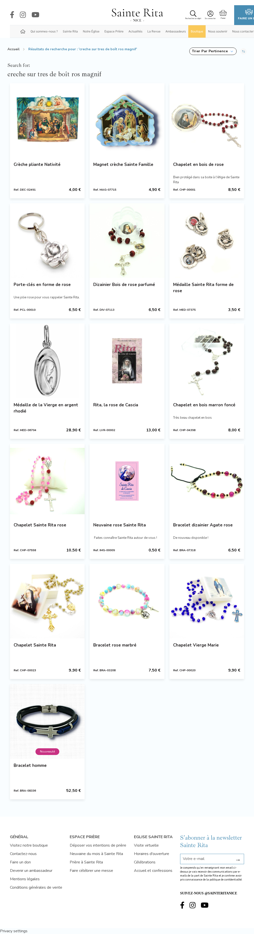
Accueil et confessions (153, 870)
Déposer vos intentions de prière (98, 845)
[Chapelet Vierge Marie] (206, 601)
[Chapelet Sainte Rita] (47, 601)
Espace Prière (114, 31)
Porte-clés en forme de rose (42, 284)
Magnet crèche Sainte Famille (123, 164)
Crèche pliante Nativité (37, 164)
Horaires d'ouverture (151, 853)
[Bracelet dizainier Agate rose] (206, 481)
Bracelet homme (30, 765)
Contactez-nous (23, 853)
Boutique (197, 31)
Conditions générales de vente (36, 887)
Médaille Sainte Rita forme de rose (203, 288)
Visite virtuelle (146, 845)
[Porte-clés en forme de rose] (47, 240)
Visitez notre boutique (29, 845)
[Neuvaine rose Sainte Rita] (127, 481)
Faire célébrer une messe (91, 870)
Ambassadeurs (175, 31)
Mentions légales (25, 879)
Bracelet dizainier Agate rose (203, 525)
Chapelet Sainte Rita (35, 645)
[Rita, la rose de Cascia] (127, 360)
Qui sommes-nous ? (44, 31)
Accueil (13, 49)
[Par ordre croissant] (243, 51)
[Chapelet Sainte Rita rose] (47, 481)
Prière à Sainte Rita (86, 862)
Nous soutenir (217, 31)
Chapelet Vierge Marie (196, 645)
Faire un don (20, 862)
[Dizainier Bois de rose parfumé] (127, 240)
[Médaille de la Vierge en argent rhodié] (47, 360)
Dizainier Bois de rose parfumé (124, 284)
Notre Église (91, 31)
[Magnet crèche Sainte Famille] (127, 120)
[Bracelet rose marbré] (127, 601)
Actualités (135, 31)
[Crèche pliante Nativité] (47, 120)
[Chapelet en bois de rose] (206, 120)
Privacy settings (14, 931)
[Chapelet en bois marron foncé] (206, 360)
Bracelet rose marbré (114, 645)
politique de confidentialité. (226, 880)
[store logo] (137, 15)
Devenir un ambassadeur (31, 870)
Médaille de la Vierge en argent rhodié (46, 408)
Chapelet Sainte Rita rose (40, 525)
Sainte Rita (70, 31)
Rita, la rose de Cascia (115, 405)
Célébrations (145, 862)
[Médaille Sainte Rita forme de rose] (206, 240)
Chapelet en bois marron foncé (204, 405)
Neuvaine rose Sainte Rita (119, 525)
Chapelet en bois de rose (198, 164)
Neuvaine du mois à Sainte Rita (96, 853)
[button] (213, 51)
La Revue (153, 31)
